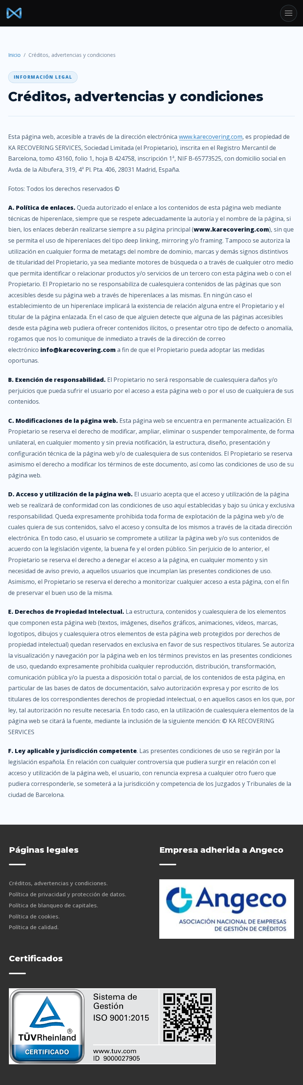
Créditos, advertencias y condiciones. (58, 883)
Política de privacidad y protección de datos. (67, 894)
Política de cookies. (34, 916)
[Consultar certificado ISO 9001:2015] (112, 1026)
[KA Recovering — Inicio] (14, 13)
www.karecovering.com (210, 137)
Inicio (14, 54)
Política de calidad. (34, 927)
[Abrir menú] (288, 13)
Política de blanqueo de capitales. (53, 905)
